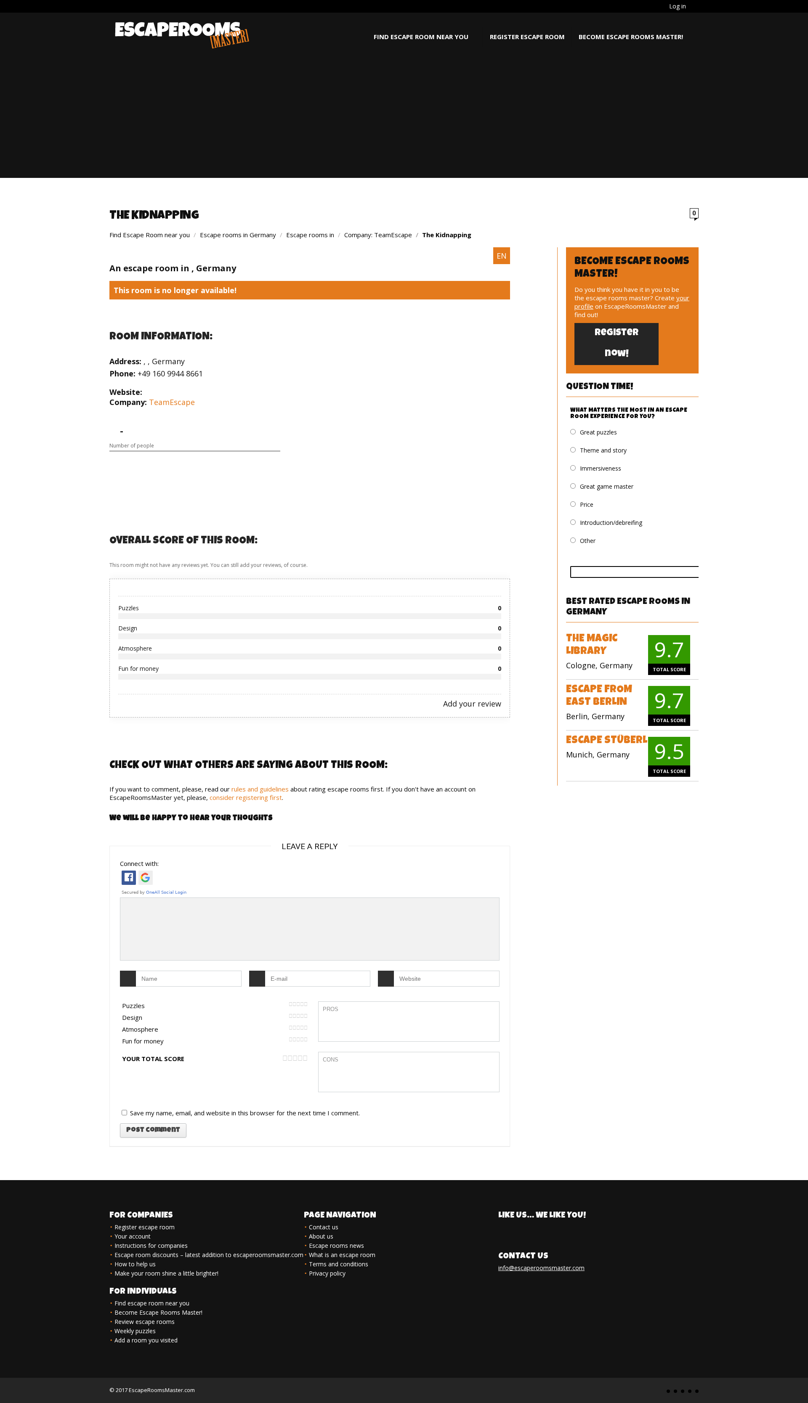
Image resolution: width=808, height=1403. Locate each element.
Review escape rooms (144, 1322)
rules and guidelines (260, 789)
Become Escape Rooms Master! (631, 36)
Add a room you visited (146, 1340)
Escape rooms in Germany (238, 234)
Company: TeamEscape (378, 234)
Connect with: (139, 863)
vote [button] (642, 572)
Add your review (472, 704)
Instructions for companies (151, 1245)
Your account (132, 1236)
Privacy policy (327, 1273)
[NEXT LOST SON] (799, 1382)
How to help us (135, 1264)
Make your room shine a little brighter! (166, 1273)
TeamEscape (172, 402)
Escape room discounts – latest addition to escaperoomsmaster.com (208, 1255)
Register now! (616, 344)
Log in (677, 6)
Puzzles (133, 1005)
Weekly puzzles (135, 1331)
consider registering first (246, 797)
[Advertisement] (404, 119)
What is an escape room (342, 1255)
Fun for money (143, 1041)
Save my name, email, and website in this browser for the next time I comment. (245, 1113)
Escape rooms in (311, 234)
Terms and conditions (338, 1264)
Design (132, 1017)
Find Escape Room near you (149, 234)
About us (321, 1236)
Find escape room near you (421, 36)
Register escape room (527, 36)
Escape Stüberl (606, 741)
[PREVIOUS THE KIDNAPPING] (8, 1382)
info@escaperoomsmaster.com (541, 1268)
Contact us (323, 1227)
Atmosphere (140, 1029)
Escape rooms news (336, 1245)
